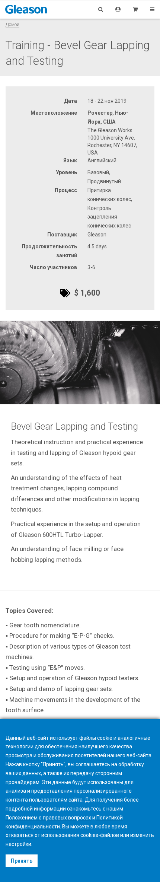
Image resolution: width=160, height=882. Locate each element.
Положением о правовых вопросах (48, 818)
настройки (18, 844)
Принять (21, 861)
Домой (12, 24)
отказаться (19, 835)
